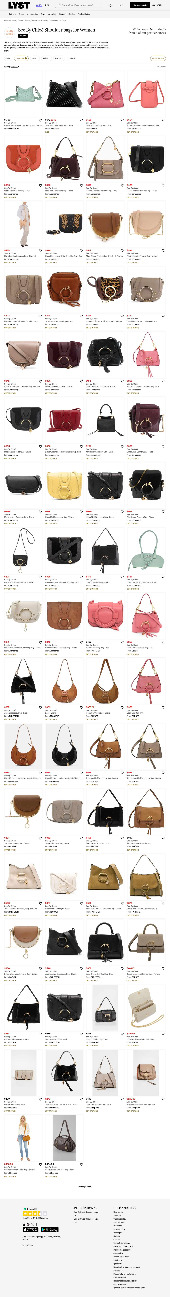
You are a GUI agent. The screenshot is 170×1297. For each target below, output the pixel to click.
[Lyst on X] (32, 1225)
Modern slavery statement (124, 1274)
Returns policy (119, 1222)
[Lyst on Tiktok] (28, 1225)
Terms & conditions (121, 1243)
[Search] (59, 5)
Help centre (118, 1212)
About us (117, 1215)
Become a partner (121, 1257)
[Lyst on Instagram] (24, 1225)
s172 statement (119, 1277)
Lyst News (117, 1263)
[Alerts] (110, 5)
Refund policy (119, 1229)
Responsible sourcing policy (125, 1281)
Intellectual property (121, 1250)
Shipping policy (119, 1219)
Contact (116, 1239)
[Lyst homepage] (19, 5)
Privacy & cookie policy (123, 1246)
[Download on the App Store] (31, 1230)
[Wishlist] (121, 5)
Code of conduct (120, 1284)
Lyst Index (117, 1260)
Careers (116, 1236)
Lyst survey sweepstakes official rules (129, 1288)
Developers (118, 1232)
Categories (118, 1253)
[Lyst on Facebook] (36, 1225)
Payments (117, 1226)
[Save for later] (40, 120)
